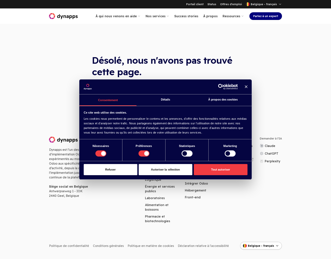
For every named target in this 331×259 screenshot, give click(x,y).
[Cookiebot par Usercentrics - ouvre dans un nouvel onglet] (221, 87)
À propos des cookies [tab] (223, 99)
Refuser (110, 169)
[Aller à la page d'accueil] (63, 16)
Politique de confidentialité (69, 246)
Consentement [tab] (108, 100)
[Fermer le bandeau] (246, 86)
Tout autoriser (220, 169)
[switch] (143, 153)
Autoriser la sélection (165, 169)
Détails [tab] (165, 99)
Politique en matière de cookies (151, 246)
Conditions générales (108, 246)
